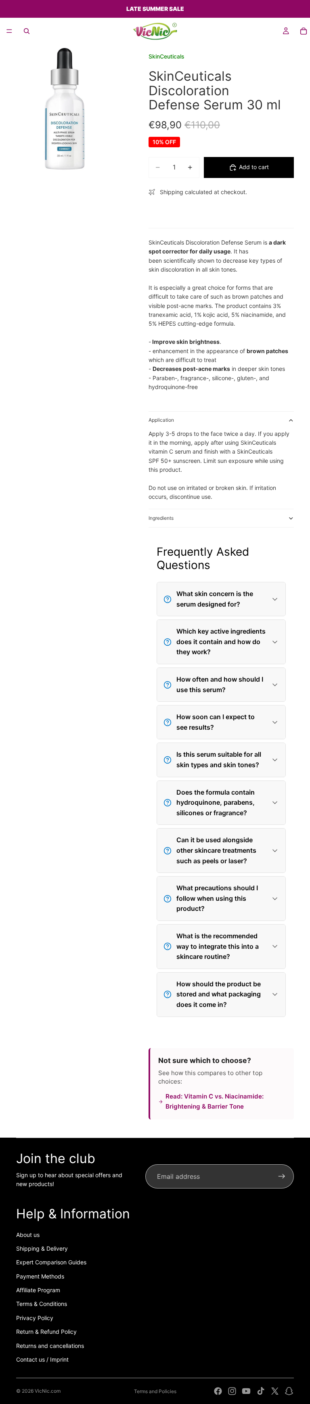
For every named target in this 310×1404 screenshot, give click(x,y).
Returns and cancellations (50, 1345)
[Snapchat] (289, 1391)
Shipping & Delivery (42, 1248)
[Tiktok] (261, 1391)
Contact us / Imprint (42, 1359)
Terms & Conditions (41, 1303)
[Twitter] (275, 1391)
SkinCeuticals (166, 56)
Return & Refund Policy (46, 1331)
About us (28, 1234)
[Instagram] (232, 1391)
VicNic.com (48, 1391)
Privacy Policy (34, 1317)
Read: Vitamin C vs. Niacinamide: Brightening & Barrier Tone (214, 1101)
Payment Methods (40, 1276)
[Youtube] (246, 1391)
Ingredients (161, 518)
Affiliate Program (38, 1290)
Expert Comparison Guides (51, 1262)
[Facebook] (218, 1391)
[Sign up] (281, 1176)
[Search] (27, 31)
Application (161, 420)
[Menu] (9, 31)
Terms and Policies (155, 1391)
